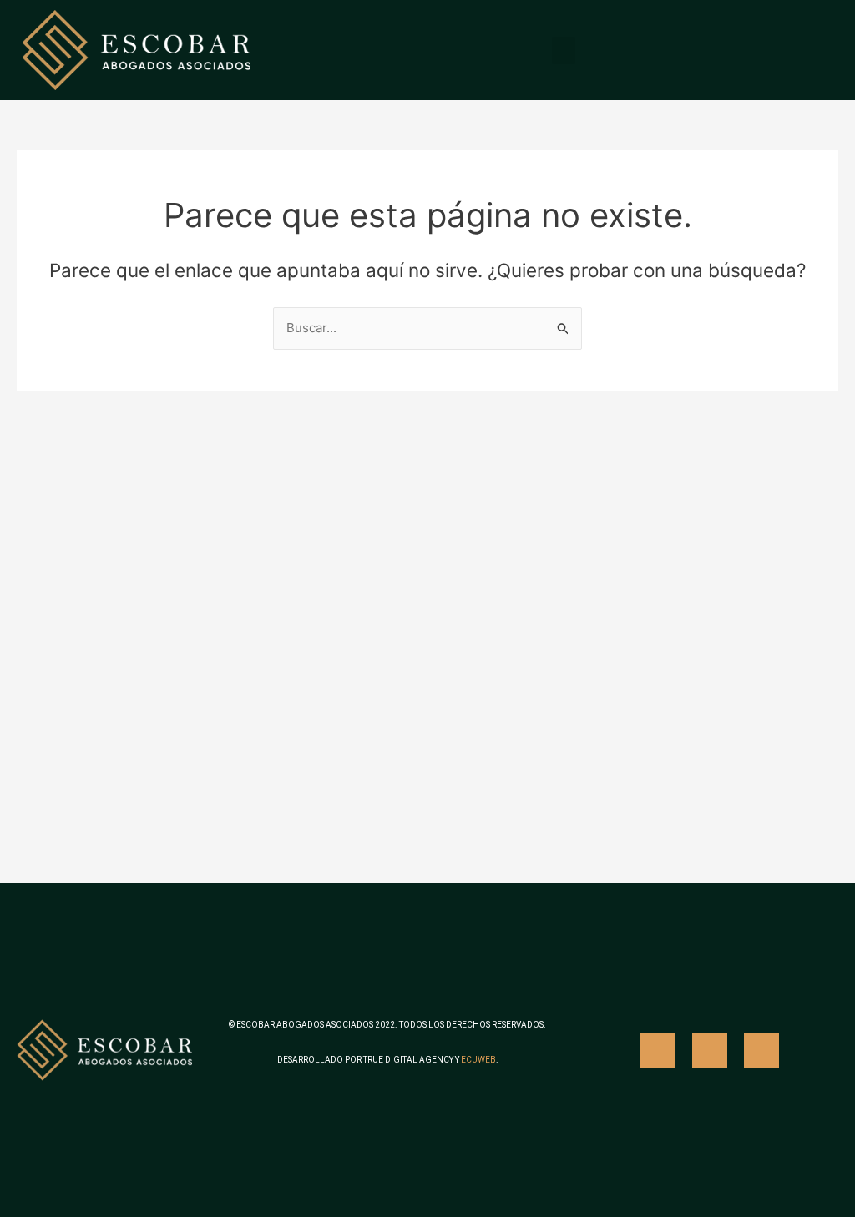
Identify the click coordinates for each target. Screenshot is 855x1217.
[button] (563, 50)
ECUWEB (478, 1059)
